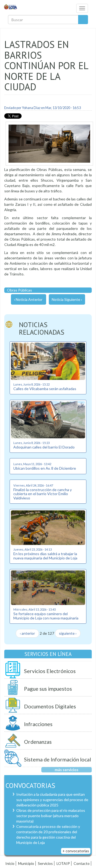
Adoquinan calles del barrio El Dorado (44, 447)
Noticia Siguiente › (67, 299)
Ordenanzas (38, 742)
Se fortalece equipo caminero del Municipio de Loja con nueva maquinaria (45, 615)
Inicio (9, 863)
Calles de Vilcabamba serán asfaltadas (44, 388)
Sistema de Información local (57, 759)
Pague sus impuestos (48, 689)
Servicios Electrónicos (50, 671)
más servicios (66, 769)
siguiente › (68, 633)
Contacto (82, 863)
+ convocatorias (75, 851)
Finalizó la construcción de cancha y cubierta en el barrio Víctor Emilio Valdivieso (42, 493)
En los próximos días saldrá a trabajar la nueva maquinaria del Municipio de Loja (45, 555)
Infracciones (38, 724)
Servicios (45, 863)
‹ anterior (27, 633)
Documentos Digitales (50, 706)
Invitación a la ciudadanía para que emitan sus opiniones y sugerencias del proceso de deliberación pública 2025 (52, 799)
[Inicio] (10, 6)
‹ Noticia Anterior (28, 299)
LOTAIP (63, 863)
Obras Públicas (19, 290)
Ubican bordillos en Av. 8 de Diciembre (44, 468)
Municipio (26, 863)
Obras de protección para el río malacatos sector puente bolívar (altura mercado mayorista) (50, 815)
